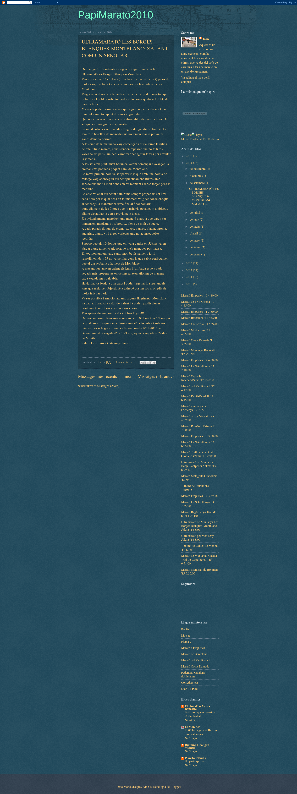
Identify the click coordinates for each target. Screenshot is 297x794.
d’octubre (196, 176)
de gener (195, 254)
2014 (189, 163)
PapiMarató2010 (115, 15)
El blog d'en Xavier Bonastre (197, 707)
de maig (195, 226)
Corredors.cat (189, 682)
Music (185, 139)
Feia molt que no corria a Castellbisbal (200, 714)
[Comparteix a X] (148, 362)
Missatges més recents (97, 376)
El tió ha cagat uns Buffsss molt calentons (201, 732)
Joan (205, 39)
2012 (189, 270)
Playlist (194, 139)
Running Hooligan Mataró (197, 746)
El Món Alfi (192, 726)
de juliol (195, 212)
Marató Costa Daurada (195, 666)
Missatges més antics (156, 376)
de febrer (196, 247)
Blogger (175, 787)
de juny (195, 219)
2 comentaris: (124, 362)
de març (195, 240)
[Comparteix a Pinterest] (154, 362)
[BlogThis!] (144, 362)
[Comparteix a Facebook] (151, 362)
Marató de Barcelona (194, 654)
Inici (127, 376)
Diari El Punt (189, 689)
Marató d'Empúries (193, 648)
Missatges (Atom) (108, 386)
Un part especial (195, 761)
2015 (189, 156)
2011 (189, 277)
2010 (189, 284)
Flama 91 (187, 641)
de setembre (198, 183)
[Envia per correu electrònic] (141, 362)
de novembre (198, 169)
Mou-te (185, 635)
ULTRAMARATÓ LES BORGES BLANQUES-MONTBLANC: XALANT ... (204, 196)
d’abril (194, 233)
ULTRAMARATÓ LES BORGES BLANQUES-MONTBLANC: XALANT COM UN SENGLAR (125, 48)
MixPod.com (211, 139)
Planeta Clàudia (195, 757)
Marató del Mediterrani (195, 660)
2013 (189, 263)
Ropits (185, 629)
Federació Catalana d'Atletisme (193, 674)
